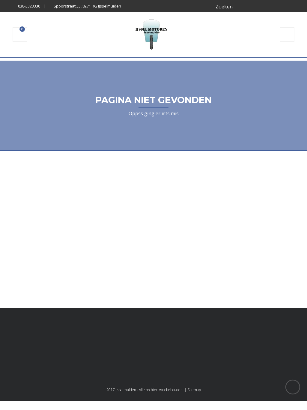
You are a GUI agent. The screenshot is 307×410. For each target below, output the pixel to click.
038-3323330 (29, 6)
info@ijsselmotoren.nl (233, 357)
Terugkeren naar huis (153, 262)
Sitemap (194, 389)
